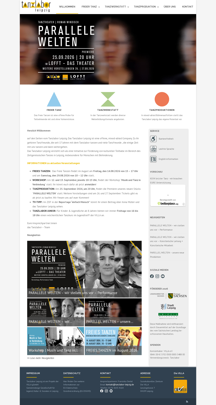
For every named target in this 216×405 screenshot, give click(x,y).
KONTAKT (105, 373)
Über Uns (170, 6)
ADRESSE (145, 373)
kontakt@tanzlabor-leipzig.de (120, 384)
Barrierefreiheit (166, 138)
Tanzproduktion (145, 6)
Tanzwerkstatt (115, 6)
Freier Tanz (89, 6)
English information (168, 158)
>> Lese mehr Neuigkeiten (40, 358)
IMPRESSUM (33, 373)
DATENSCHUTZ (71, 373)
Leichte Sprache (166, 148)
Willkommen (67, 6)
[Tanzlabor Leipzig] (35, 11)
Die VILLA (179, 373)
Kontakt (187, 6)
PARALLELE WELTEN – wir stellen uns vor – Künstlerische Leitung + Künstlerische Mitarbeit (167, 241)
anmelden (90, 184)
